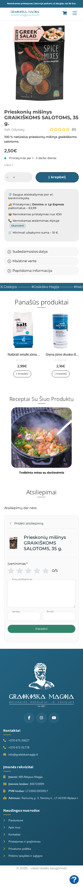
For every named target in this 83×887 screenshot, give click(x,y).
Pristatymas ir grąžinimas (24, 841)
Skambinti (17, 225)
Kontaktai (14, 834)
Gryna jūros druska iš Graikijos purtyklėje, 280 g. (61, 355)
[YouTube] (54, 718)
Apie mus (14, 827)
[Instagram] (41, 718)
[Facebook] (29, 718)
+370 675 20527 (18, 740)
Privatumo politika (19, 848)
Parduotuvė (15, 820)
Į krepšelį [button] (22, 373)
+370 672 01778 (18, 747)
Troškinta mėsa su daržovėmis (41, 472)
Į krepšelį (57, 177)
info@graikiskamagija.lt (23, 754)
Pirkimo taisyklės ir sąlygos (25, 855)
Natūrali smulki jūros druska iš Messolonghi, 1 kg (22, 355)
